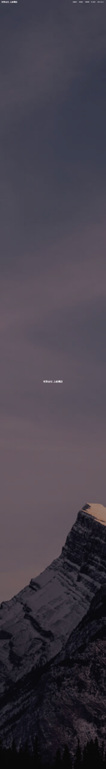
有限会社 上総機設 (9, 2)
